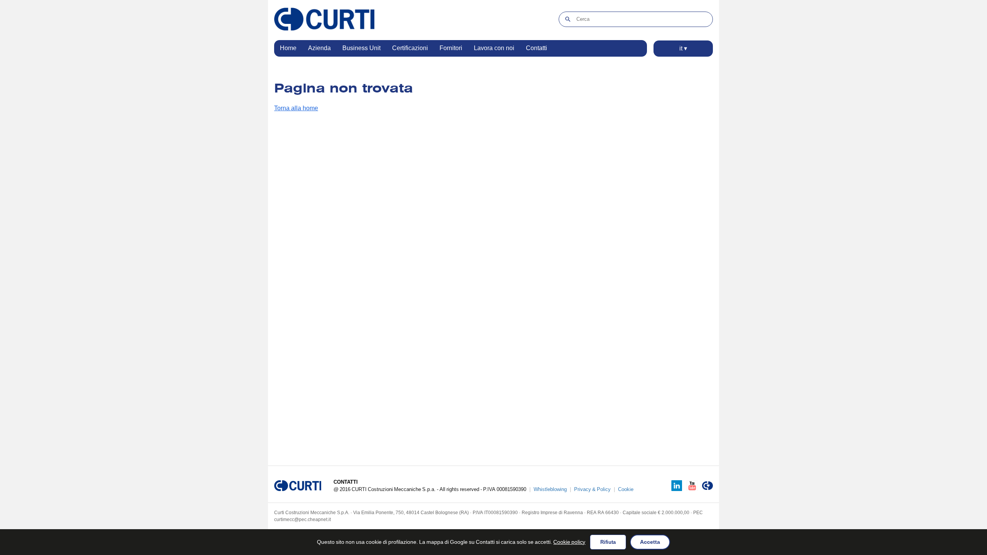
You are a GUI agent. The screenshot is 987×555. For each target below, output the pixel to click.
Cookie (625, 489)
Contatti (536, 48)
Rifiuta (608, 542)
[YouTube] (692, 485)
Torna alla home (296, 108)
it (683, 48)
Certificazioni (410, 48)
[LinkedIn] (676, 485)
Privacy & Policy (592, 489)
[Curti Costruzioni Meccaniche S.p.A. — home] (324, 19)
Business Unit (361, 48)
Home (288, 48)
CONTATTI (345, 482)
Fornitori (451, 48)
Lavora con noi (494, 48)
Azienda (319, 48)
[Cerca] (567, 19)
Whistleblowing (550, 489)
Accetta (650, 542)
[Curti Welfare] (707, 485)
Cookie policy (569, 542)
